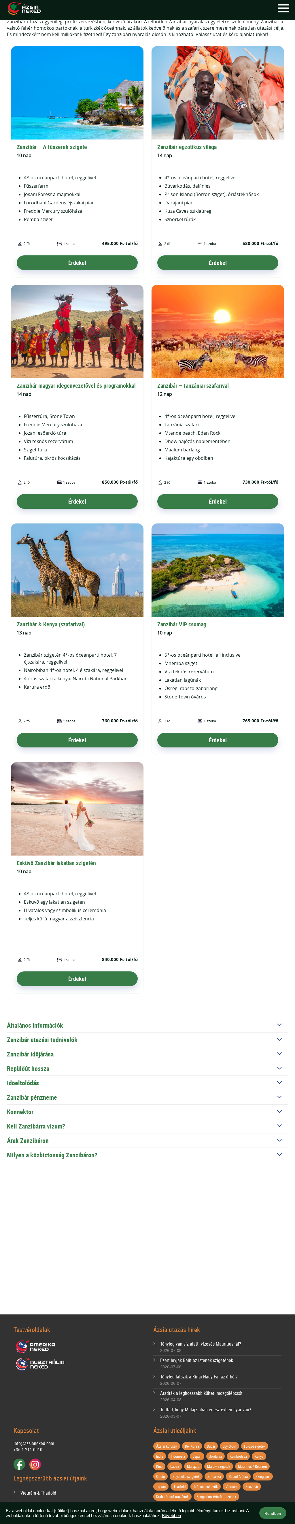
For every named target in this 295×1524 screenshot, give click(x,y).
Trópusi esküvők (205, 1486)
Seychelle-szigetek (186, 1476)
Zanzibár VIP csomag (181, 624)
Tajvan (161, 1486)
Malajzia (193, 1466)
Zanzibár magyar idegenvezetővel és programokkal (76, 385)
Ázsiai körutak (166, 1446)
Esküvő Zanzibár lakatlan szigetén (56, 863)
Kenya (259, 1456)
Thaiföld (179, 1486)
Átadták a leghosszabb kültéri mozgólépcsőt (201, 1393)
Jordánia (215, 1456)
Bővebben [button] (171, 1515)
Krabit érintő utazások (172, 1496)
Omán (160, 1476)
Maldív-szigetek (218, 1466)
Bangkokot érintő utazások (216, 1496)
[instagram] (35, 1464)
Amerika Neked (38, 1347)
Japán (197, 1456)
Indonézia (178, 1456)
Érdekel (77, 263)
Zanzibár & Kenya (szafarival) (51, 624)
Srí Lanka (214, 1476)
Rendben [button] (272, 1513)
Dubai (211, 1446)
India (159, 1456)
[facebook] (19, 1464)
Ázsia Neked (24, 8)
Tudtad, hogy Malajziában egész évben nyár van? (205, 1409)
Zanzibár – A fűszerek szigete (52, 147)
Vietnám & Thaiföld (38, 1493)
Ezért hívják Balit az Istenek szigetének (196, 1360)
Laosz (174, 1466)
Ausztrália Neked (40, 1364)
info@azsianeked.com (34, 1443)
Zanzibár (251, 1486)
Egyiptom (229, 1446)
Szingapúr (263, 1476)
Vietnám (232, 1486)
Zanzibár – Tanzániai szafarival (193, 385)
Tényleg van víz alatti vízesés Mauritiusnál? (200, 1344)
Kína (159, 1466)
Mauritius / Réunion (252, 1466)
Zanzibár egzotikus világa (187, 147)
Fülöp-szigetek (254, 1446)
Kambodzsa (238, 1456)
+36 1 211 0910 (28, 1449)
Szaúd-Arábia (238, 1476)
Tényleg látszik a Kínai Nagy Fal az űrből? (199, 1377)
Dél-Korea (192, 1446)
